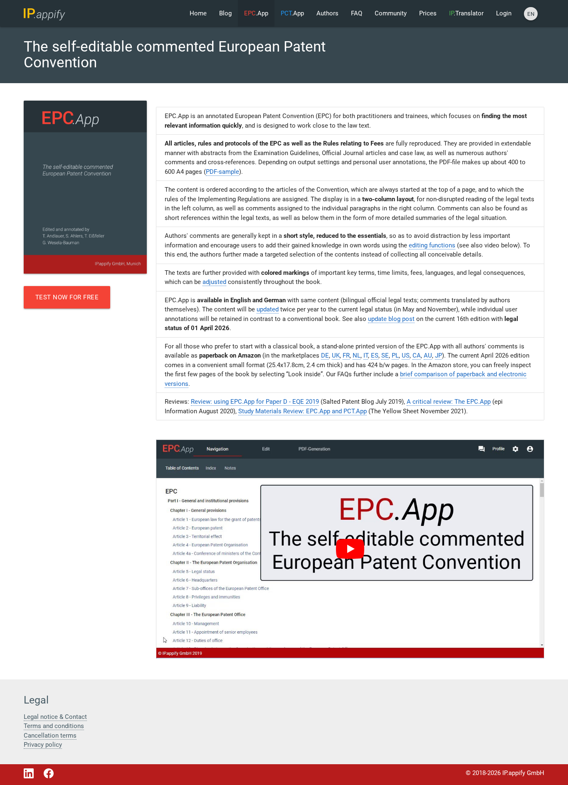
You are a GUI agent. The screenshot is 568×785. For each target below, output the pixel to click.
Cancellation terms (50, 735)
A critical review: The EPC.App (449, 401)
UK (336, 355)
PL (395, 355)
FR (346, 355)
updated (268, 309)
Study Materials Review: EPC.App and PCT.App (302, 411)
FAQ (356, 13)
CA (416, 355)
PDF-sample (222, 171)
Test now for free (67, 297)
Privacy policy (43, 744)
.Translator (466, 13)
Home (198, 13)
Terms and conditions (54, 726)
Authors (327, 13)
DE (325, 355)
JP (438, 355)
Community (391, 13)
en (530, 14)
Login (503, 13)
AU (428, 355)
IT (365, 355)
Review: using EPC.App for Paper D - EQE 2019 (255, 401)
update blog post (391, 319)
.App (256, 13)
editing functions (432, 245)
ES (374, 355)
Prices (428, 13)
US (406, 355)
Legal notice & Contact (55, 717)
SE (385, 355)
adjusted (214, 282)
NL (357, 355)
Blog (225, 13)
